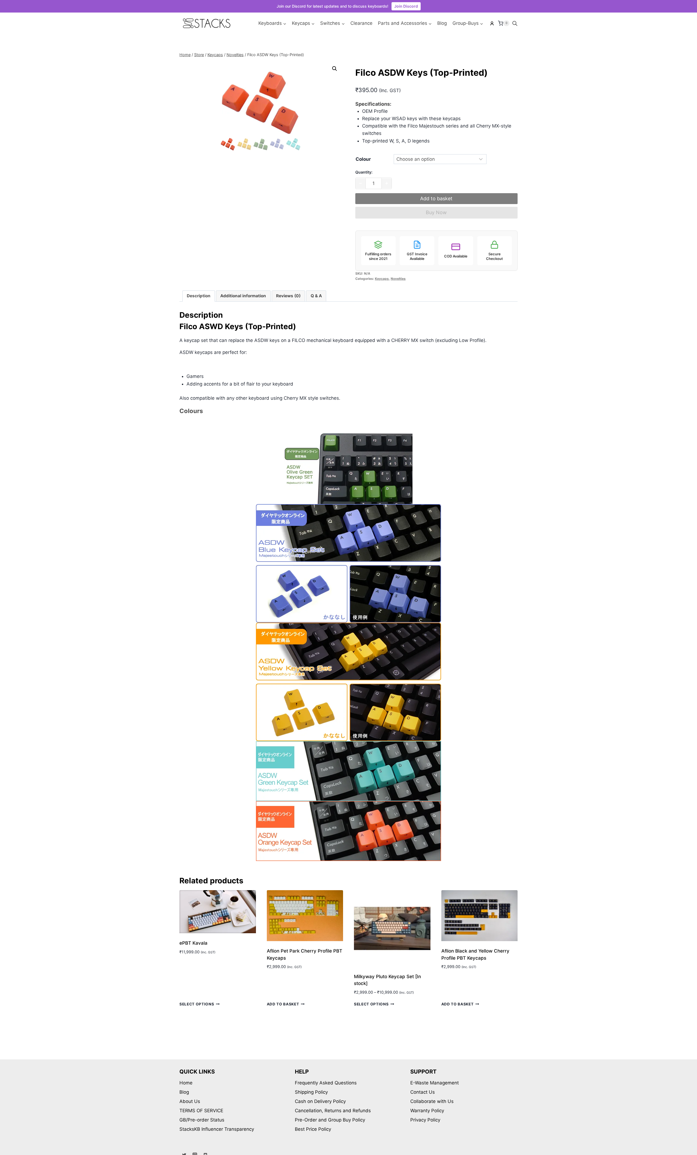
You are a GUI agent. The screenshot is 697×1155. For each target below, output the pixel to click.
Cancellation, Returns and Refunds (333, 1110)
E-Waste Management (434, 1083)
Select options (196, 1004)
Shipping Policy (311, 1092)
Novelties (398, 279)
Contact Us (422, 1092)
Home (185, 1083)
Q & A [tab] (316, 295)
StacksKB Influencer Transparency (216, 1129)
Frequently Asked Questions (326, 1083)
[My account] (492, 23)
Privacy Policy (425, 1120)
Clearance (361, 23)
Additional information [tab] (243, 295)
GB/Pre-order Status (201, 1120)
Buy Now (436, 212)
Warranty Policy (427, 1110)
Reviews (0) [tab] (288, 295)
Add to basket (436, 198)
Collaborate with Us (432, 1101)
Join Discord (406, 6)
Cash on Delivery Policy (320, 1101)
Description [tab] (198, 295)
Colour (363, 159)
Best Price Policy (313, 1129)
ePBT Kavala (193, 943)
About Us (189, 1101)
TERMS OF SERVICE (201, 1110)
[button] (335, 69)
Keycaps (382, 279)
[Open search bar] (515, 23)
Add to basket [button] (283, 1004)
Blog (442, 23)
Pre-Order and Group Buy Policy (330, 1120)
